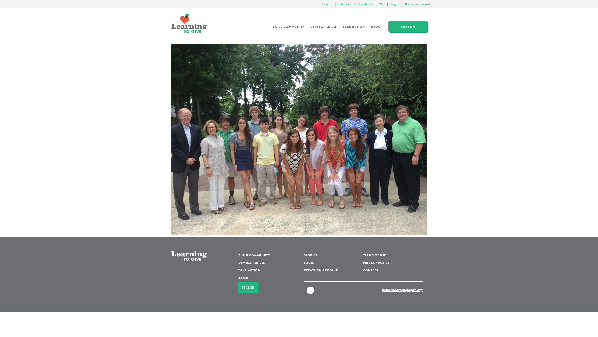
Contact (370, 270)
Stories (310, 255)
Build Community (288, 27)
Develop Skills (323, 27)
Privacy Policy (376, 263)
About (376, 27)
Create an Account (417, 4)
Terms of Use (374, 255)
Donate (327, 4)
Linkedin (310, 292)
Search (408, 26)
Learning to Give (189, 23)
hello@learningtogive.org (402, 290)
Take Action (354, 27)
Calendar (344, 4)
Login (395, 4)
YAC (381, 4)
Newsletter (365, 4)
